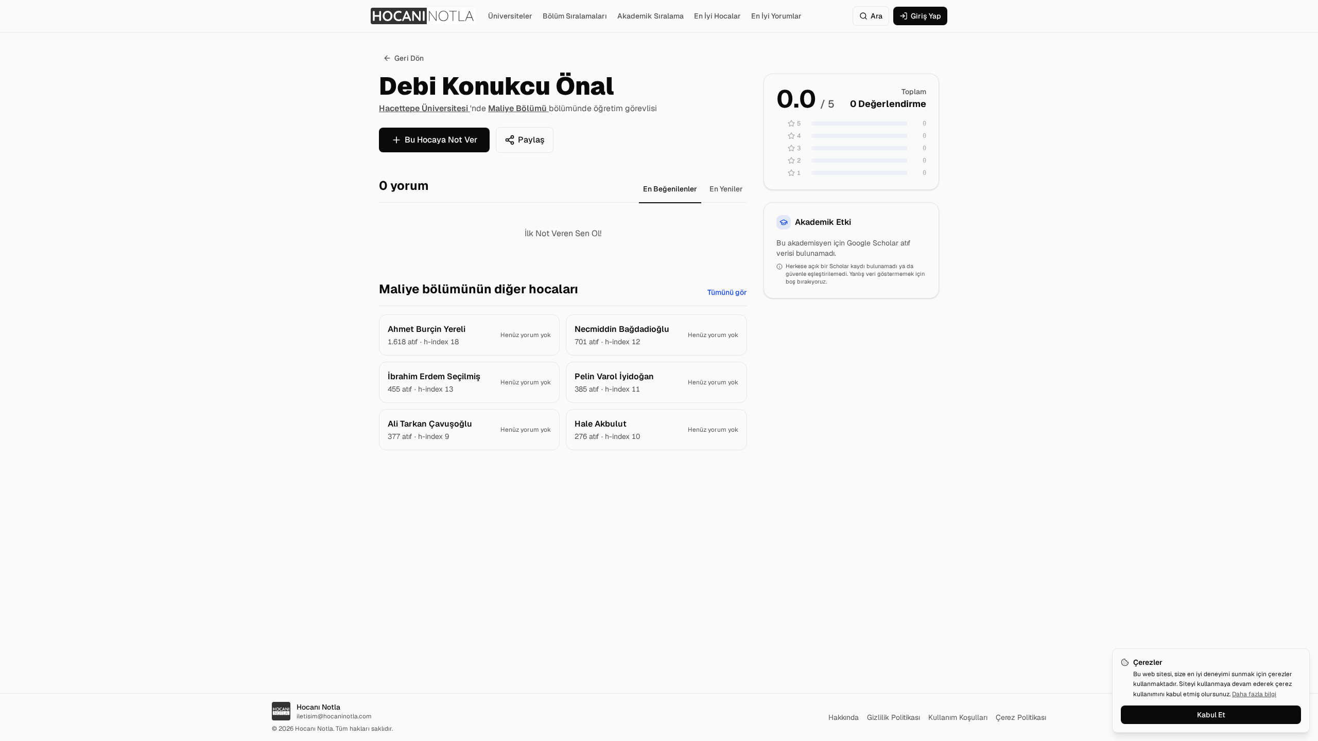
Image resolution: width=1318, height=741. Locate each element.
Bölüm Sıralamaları (575, 16)
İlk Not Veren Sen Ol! (563, 233)
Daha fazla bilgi (1254, 694)
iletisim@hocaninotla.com (334, 716)
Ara (876, 16)
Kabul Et (1211, 714)
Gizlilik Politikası (893, 717)
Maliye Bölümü (518, 108)
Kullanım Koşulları (957, 717)
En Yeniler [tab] (726, 188)
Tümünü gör (727, 292)
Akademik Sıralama (650, 16)
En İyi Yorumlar (776, 16)
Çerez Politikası (1021, 717)
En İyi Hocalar (717, 16)
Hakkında (843, 717)
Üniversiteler (510, 16)
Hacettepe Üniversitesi (424, 108)
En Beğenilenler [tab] (670, 188)
